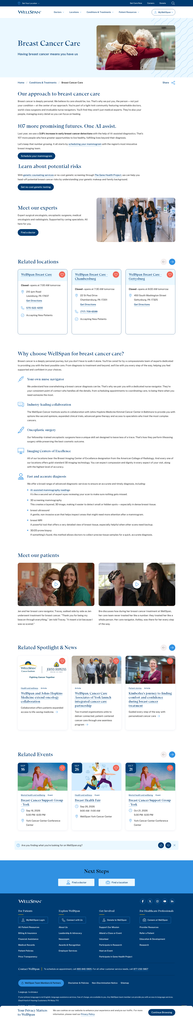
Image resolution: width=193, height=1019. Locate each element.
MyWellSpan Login (35, 920)
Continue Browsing (161, 1012)
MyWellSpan (164, 12)
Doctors (57, 12)
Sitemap (125, 983)
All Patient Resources (28, 927)
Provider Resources (149, 927)
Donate (163, 3)
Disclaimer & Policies (78, 983)
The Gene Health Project (108, 175)
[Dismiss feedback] (174, 845)
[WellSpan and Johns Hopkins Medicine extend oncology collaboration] (56, 712)
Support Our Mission (109, 927)
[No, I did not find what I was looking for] (168, 845)
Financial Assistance (28, 939)
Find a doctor (28, 232)
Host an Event (106, 951)
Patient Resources (128, 12)
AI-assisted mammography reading (49, 490)
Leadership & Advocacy (70, 933)
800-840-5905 (84, 969)
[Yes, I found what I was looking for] (161, 845)
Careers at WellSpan (158, 920)
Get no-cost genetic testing (36, 187)
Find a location (120, 882)
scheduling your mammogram (85, 144)
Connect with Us (75, 920)
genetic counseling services (38, 175)
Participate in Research (110, 945)
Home (21, 82)
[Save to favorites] (62, 274)
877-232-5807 (141, 969)
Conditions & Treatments (99, 12)
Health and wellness (29, 688)
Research (144, 945)
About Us (63, 927)
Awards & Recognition (69, 945)
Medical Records (26, 945)
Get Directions (34, 300)
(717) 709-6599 (88, 311)
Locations (74, 12)
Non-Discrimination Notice (105, 983)
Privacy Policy (88, 1014)
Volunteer (104, 939)
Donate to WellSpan (117, 920)
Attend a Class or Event (110, 933)
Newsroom (64, 939)
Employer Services (68, 951)
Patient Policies (25, 951)
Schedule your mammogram (36, 156)
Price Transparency (27, 956)
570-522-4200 (34, 307)
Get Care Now (136, 3)
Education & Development (152, 939)
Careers (150, 3)
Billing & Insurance (27, 933)
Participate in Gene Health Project (115, 956)
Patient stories (135, 688)
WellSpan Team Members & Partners (43, 983)
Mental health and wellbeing (33, 795)
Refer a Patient (147, 933)
